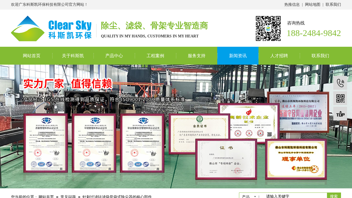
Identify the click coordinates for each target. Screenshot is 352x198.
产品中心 (114, 55)
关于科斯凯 (73, 55)
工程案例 (155, 55)
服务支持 (196, 55)
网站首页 (31, 55)
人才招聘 (279, 55)
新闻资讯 (238, 55)
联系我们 (320, 55)
